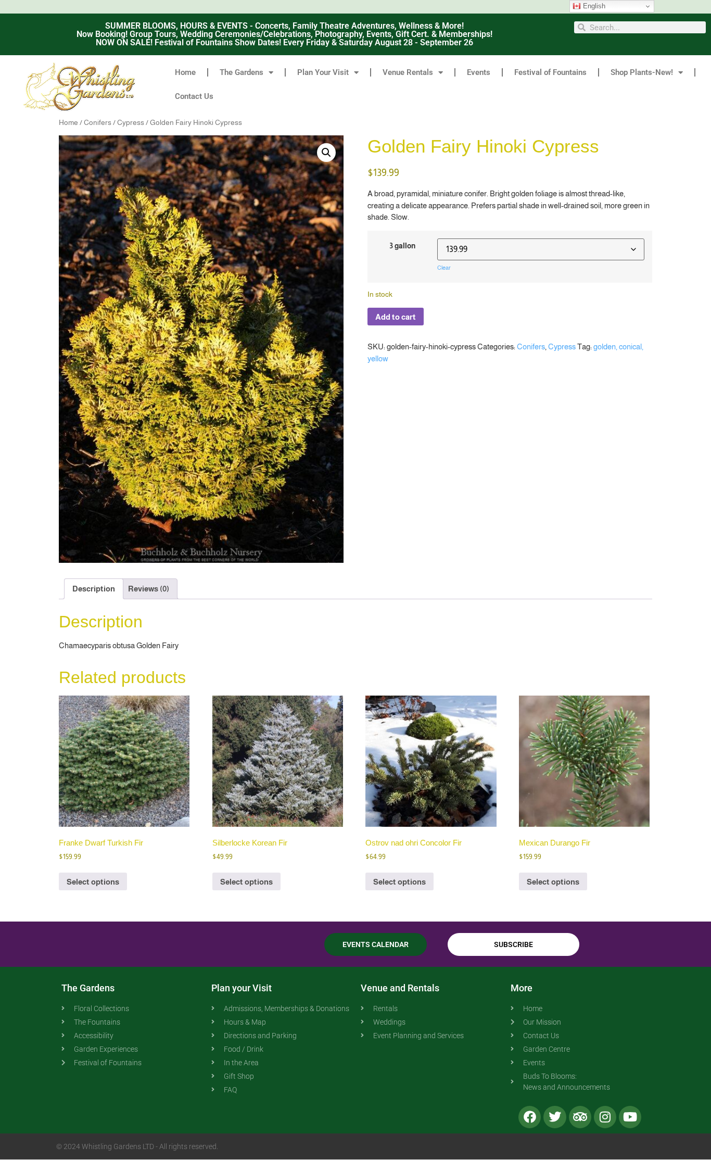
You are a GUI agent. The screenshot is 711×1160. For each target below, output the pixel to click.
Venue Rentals (408, 72)
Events (478, 72)
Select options (93, 881)
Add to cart (395, 316)
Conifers (97, 123)
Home (185, 72)
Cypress (130, 123)
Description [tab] (93, 588)
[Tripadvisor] (580, 1117)
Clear (444, 267)
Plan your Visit (241, 987)
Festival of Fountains (550, 72)
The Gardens (241, 72)
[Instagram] (605, 1117)
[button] (326, 152)
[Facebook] (529, 1117)
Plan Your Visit (323, 72)
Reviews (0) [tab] (148, 588)
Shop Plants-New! (642, 72)
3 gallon (402, 246)
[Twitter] (554, 1117)
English (593, 6)
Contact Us (194, 96)
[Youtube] (630, 1117)
